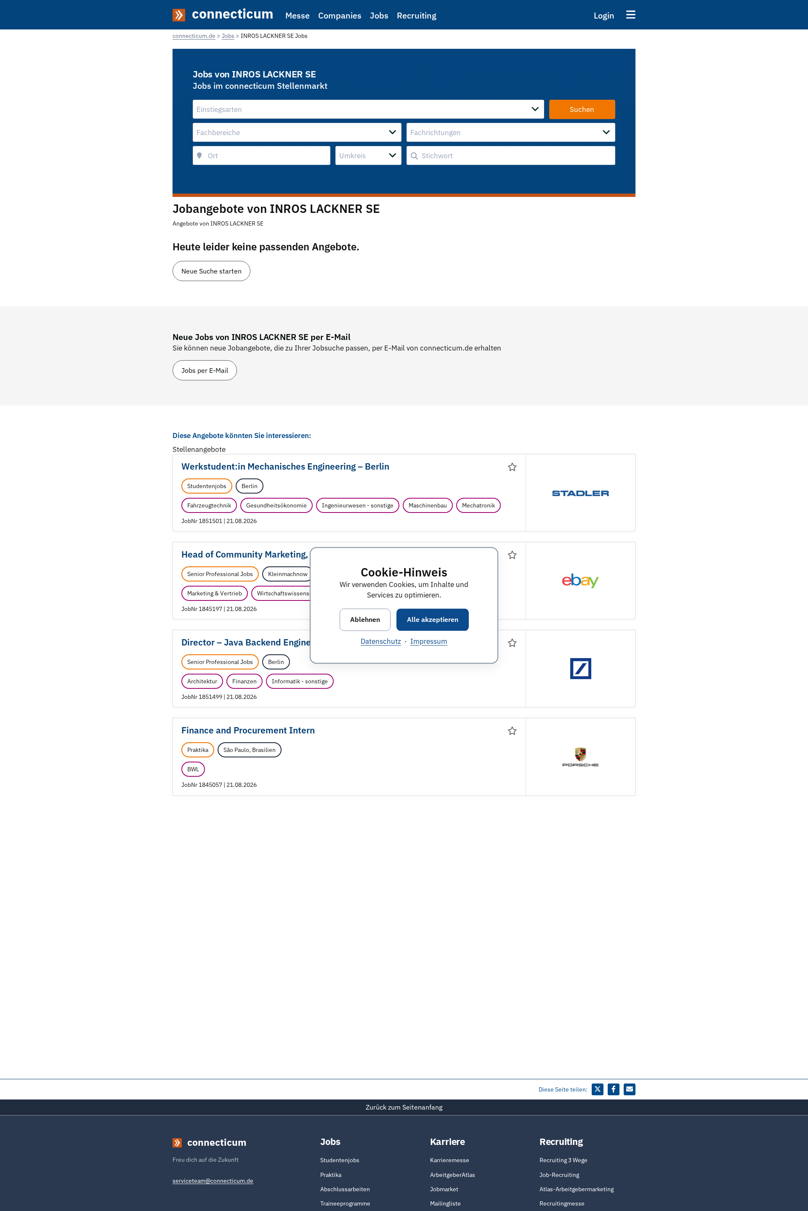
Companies (339, 15)
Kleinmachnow (288, 574)
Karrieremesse (449, 1160)
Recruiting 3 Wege (563, 1160)
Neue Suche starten (211, 271)
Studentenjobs (206, 486)
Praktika (197, 750)
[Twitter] (597, 1089)
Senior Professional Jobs (220, 574)
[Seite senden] (629, 1089)
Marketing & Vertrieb (214, 593)
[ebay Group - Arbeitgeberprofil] (580, 579)
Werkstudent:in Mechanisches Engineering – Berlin (285, 466)
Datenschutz (381, 641)
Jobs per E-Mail (204, 370)
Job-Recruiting (559, 1175)
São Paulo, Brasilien (249, 750)
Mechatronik (478, 505)
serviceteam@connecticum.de (213, 1180)
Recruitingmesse (562, 1203)
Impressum (428, 641)
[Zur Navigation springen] (631, 14)
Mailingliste (445, 1203)
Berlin (250, 486)
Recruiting (416, 15)
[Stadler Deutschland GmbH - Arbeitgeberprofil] (580, 492)
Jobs (379, 15)
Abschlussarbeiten (345, 1189)
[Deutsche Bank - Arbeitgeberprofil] (580, 668)
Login (604, 15)
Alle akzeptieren (432, 619)
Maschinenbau (428, 505)
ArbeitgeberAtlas (452, 1175)
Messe (297, 15)
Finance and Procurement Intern (248, 730)
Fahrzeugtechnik (209, 505)
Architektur (202, 681)
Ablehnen (365, 619)
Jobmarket (444, 1189)
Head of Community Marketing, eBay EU (262, 554)
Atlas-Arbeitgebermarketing (577, 1189)
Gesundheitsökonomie (276, 505)
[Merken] (512, 467)
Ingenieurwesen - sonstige (357, 505)
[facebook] (613, 1089)
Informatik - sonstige (300, 681)
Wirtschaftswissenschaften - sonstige (307, 593)
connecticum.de (194, 36)
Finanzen (244, 681)
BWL (193, 769)
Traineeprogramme (345, 1203)
